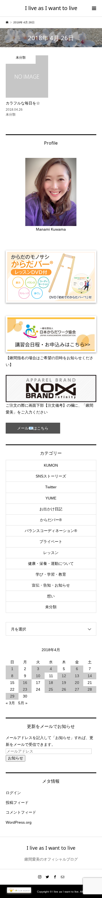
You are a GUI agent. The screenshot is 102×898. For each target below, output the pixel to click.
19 (64, 682)
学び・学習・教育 (51, 574)
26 (64, 689)
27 (77, 689)
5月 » (22, 703)
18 (51, 682)
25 (51, 689)
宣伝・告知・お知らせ (51, 585)
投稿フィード (17, 802)
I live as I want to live (51, 8)
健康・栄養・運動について (51, 563)
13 (77, 676)
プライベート (50, 541)
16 (25, 682)
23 (25, 689)
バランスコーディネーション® (51, 530)
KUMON (51, 465)
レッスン (50, 552)
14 (90, 676)
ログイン (13, 793)
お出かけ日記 (50, 509)
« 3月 (10, 703)
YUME (50, 498)
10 (38, 676)
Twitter (51, 487)
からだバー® (51, 520)
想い (51, 596)
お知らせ (15, 758)
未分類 (51, 607)
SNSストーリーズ (51, 476)
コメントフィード (21, 812)
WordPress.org (19, 822)
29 (12, 696)
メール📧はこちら (32, 428)
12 (64, 676)
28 (90, 689)
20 (77, 682)
